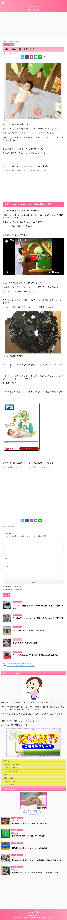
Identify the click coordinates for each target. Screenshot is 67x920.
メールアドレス (8, 566)
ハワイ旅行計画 (9, 785)
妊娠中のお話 (8, 778)
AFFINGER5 (49, 917)
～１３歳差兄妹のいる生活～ (33, 915)
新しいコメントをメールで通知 (13, 586)
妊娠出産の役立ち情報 (11, 771)
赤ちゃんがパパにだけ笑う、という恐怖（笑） (21, 666)
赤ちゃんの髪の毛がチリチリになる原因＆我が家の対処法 (35, 655)
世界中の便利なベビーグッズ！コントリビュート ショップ (26, 170)
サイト (5, 573)
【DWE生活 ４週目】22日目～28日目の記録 (29, 823)
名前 (5, 558)
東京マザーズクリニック (12, 781)
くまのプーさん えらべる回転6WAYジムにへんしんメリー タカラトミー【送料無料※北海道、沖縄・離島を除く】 (21, 441)
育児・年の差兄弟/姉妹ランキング (33, 810)
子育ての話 (7, 774)
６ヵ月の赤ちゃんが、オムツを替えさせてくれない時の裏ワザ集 (38, 618)
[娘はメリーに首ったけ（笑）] (35, 57)
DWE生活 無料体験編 (11, 764)
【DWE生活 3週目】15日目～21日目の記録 (28, 836)
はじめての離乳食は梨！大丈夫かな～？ (19, 664)
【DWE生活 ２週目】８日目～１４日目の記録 (29, 848)
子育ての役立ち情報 (9, 526)
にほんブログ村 (33, 814)
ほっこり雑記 (33, 9)
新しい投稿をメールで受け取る (13, 589)
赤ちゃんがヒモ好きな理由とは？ (26, 643)
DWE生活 (7, 761)
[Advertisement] (33, 25)
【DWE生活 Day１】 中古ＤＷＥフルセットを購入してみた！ (35, 873)
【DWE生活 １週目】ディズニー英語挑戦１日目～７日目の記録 (36, 860)
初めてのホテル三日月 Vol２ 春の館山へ (29, 630)
